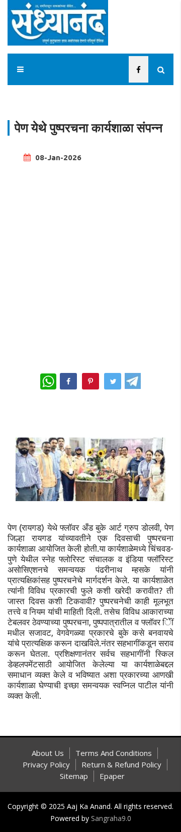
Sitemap (74, 776)
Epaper (112, 776)
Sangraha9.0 (111, 818)
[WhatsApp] (48, 381)
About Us (48, 753)
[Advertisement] (90, 263)
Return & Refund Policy (121, 764)
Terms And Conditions (113, 753)
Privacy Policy (46, 764)
